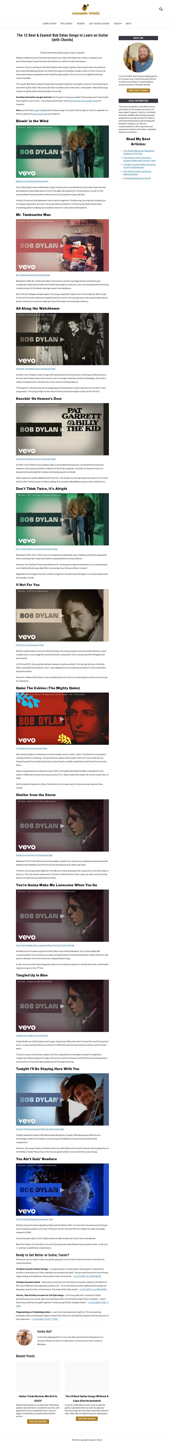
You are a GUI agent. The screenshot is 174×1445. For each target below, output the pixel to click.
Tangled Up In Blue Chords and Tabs (32, 1035)
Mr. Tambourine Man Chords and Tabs (33, 275)
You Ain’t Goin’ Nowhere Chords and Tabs (34, 1219)
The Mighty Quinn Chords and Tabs (31, 748)
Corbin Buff (44, 1331)
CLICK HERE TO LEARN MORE (87, 1276)
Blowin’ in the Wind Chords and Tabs (32, 181)
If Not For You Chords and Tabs (30, 645)
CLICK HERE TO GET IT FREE (45, 1319)
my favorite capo (40, 114)
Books (117, 23)
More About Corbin (138, 90)
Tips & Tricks (66, 23)
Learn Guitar (49, 23)
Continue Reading (38, 1421)
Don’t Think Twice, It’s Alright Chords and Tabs (37, 549)
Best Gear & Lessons (99, 23)
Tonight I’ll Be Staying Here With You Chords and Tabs (40, 1129)
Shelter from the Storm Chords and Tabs (34, 855)
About (129, 23)
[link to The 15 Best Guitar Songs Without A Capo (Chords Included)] (87, 1376)
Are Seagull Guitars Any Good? (137, 178)
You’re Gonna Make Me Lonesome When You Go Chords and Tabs (45, 945)
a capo (36, 110)
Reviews (81, 23)
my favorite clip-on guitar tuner (84, 101)
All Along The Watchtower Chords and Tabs (35, 369)
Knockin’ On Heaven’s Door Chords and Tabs (36, 459)
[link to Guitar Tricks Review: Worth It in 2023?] (38, 1376)
